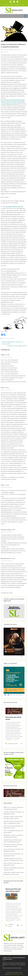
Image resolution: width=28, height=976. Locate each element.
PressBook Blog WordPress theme (16, 974)
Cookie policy (17, 4)
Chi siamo (6, 4)
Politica (12, 338)
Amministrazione (6, 338)
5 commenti (5, 52)
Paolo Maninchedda (16, 49)
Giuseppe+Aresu (8, 840)
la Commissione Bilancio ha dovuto (13, 206)
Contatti (11, 4)
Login (23, 4)
